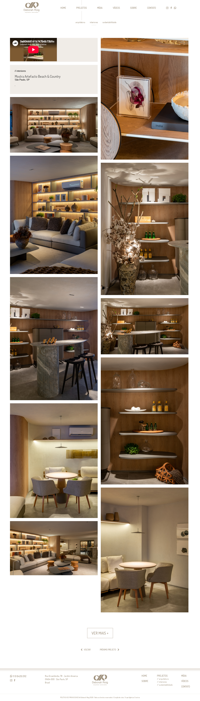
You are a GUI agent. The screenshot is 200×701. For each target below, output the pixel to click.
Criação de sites (119, 697)
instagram (167, 8)
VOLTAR (87, 649)
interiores (94, 22)
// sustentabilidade (164, 685)
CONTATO (151, 7)
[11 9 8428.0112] (11, 676)
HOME (63, 7)
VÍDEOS (116, 7)
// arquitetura (163, 679)
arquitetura (80, 22)
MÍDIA (99, 7)
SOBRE (133, 7)
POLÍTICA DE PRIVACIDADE (69, 697)
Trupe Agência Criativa (132, 697)
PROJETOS (81, 7)
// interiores (162, 682)
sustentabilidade (109, 22)
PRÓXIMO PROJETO (108, 649)
